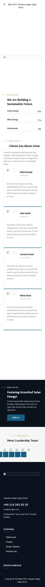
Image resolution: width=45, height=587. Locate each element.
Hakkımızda (11, 537)
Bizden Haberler (13, 547)
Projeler (9, 542)
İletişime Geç (11, 551)
